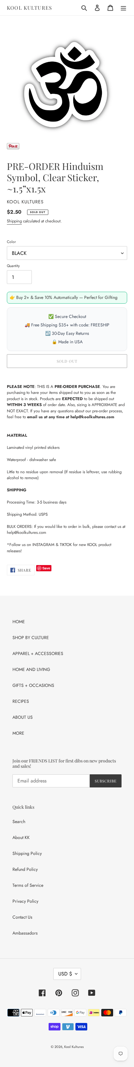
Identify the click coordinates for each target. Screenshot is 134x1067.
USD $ (65, 973)
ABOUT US (22, 717)
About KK (21, 837)
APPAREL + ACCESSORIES (37, 653)
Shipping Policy (27, 853)
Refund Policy (25, 869)
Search (18, 821)
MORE (18, 733)
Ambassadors (25, 933)
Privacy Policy (25, 901)
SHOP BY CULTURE (30, 637)
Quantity (13, 266)
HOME (18, 621)
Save (46, 568)
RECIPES (20, 701)
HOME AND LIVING (31, 669)
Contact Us (22, 917)
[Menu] (123, 7)
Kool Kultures (29, 8)
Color (11, 242)
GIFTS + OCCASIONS (33, 685)
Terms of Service (27, 885)
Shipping (14, 221)
